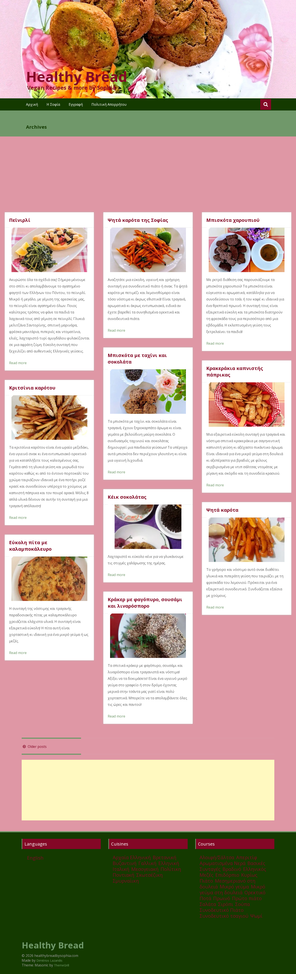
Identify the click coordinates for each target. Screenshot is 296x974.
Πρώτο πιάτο (247, 898)
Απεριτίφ (246, 857)
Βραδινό (232, 869)
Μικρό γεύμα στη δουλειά (232, 889)
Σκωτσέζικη (149, 875)
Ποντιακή (123, 875)
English (35, 857)
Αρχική (32, 104)
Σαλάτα (208, 904)
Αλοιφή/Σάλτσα (217, 857)
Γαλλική (147, 863)
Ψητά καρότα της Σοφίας (138, 220)
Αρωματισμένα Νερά (223, 863)
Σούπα (242, 904)
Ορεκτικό (254, 892)
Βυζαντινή (125, 863)
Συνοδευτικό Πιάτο (222, 910)
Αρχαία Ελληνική (132, 857)
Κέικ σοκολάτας (127, 496)
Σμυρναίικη (126, 880)
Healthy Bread (76, 76)
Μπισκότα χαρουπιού (233, 220)
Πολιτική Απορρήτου (109, 104)
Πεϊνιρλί (19, 220)
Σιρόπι (225, 904)
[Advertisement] (148, 179)
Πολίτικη (171, 869)
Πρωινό (221, 898)
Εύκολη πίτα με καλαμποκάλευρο (30, 545)
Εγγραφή (76, 104)
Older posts (37, 746)
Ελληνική (168, 863)
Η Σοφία (53, 104)
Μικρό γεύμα (234, 886)
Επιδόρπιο (227, 875)
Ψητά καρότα (222, 509)
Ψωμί (256, 915)
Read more (18, 362)
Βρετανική (164, 857)
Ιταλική (121, 869)
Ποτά (205, 898)
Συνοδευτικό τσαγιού (224, 915)
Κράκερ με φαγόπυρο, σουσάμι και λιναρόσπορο (145, 602)
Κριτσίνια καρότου (32, 387)
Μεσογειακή (145, 869)
